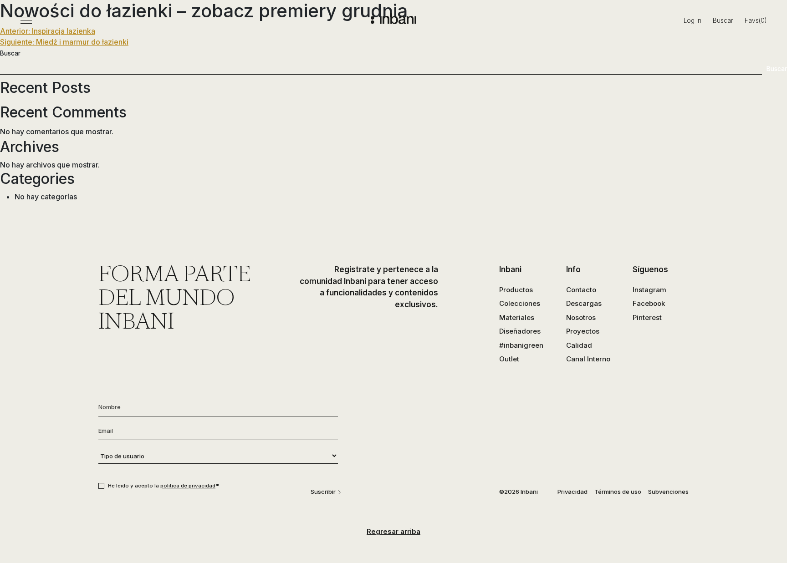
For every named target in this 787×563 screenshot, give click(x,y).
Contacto (581, 289)
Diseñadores (520, 331)
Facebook (649, 303)
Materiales (516, 317)
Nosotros (581, 317)
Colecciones (519, 303)
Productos (516, 289)
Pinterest (647, 317)
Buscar (723, 20)
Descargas (584, 303)
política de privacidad (187, 485)
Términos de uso (617, 491)
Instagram (649, 289)
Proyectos (582, 331)
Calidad (579, 345)
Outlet (509, 359)
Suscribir (323, 491)
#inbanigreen (521, 345)
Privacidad (572, 491)
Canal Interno (588, 359)
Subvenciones (668, 491)
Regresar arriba (393, 531)
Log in (692, 20)
